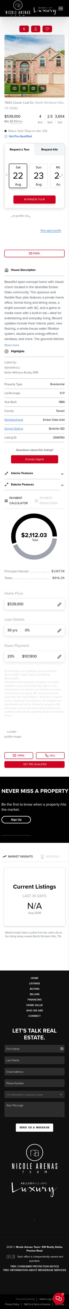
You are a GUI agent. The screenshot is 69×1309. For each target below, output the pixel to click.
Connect (34, 1016)
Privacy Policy (12, 1304)
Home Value (34, 1005)
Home (34, 978)
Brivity (32, 1299)
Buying (34, 989)
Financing (35, 999)
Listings (34, 983)
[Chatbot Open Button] (59, 1299)
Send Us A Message (35, 1127)
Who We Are (34, 1010)
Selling (35, 994)
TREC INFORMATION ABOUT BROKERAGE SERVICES (34, 1270)
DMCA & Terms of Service (37, 1304)
